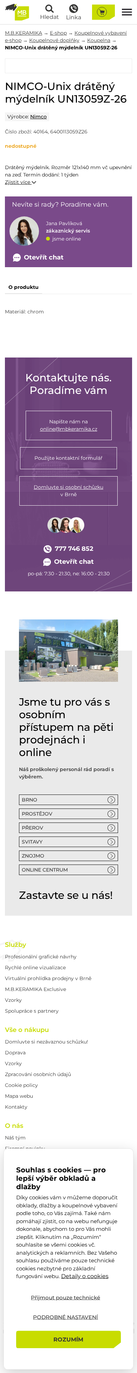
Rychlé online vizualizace (35, 967)
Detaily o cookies (85, 1276)
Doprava (15, 1052)
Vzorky (13, 1000)
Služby (15, 945)
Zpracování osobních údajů (38, 1074)
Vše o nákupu (27, 1030)
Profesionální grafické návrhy (41, 957)
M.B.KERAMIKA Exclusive (35, 989)
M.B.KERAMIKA (23, 33)
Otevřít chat (74, 562)
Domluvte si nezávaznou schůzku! (46, 1042)
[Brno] (68, 650)
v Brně (68, 491)
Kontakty (16, 1107)
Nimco (38, 116)
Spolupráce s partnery (32, 1011)
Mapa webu (19, 1096)
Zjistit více (18, 182)
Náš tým (15, 1138)
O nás (14, 1126)
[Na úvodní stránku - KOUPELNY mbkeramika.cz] (17, 12)
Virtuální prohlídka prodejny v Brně (48, 978)
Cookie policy (21, 1085)
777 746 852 (74, 549)
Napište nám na (68, 425)
